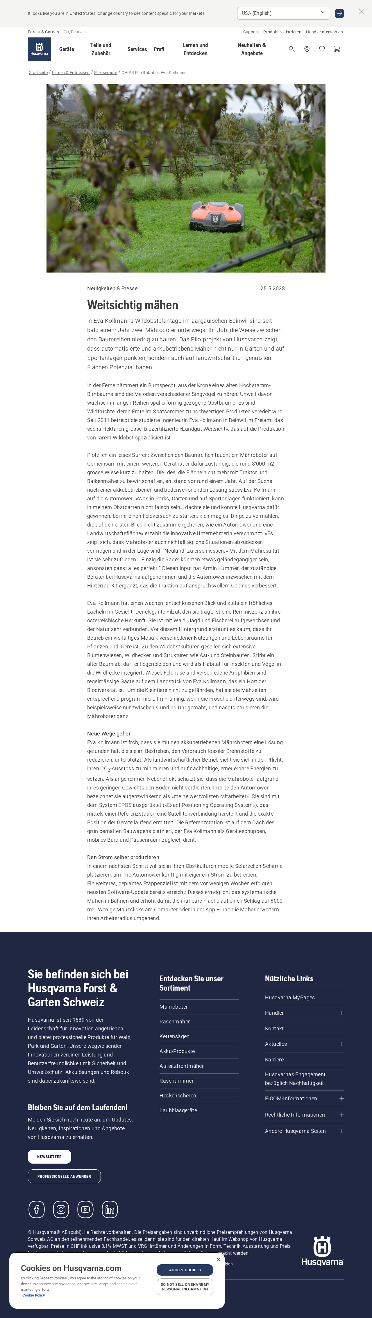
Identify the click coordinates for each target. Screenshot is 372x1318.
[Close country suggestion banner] (361, 12)
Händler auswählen (324, 32)
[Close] (218, 1259)
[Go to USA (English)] (339, 13)
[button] (67, 49)
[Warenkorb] (337, 49)
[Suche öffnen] (292, 49)
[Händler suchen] (307, 49)
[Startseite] (39, 49)
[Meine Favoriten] (322, 49)
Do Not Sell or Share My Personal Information (185, 1286)
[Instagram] (61, 1209)
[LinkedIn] (110, 1209)
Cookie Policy (33, 1295)
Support (251, 32)
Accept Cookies (185, 1270)
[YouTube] (85, 1209)
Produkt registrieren (282, 32)
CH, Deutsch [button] (75, 32)
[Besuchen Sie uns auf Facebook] (36, 1209)
